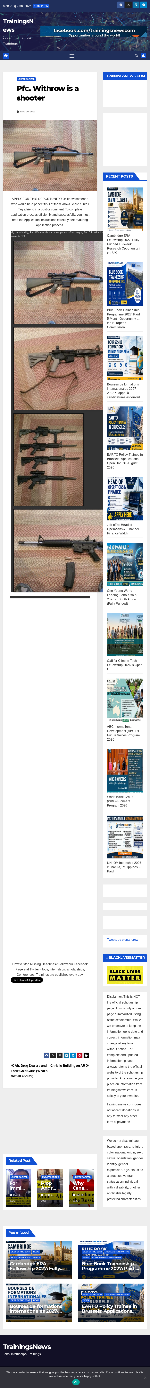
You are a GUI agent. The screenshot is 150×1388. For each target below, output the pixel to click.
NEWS (36, 1252)
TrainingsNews (27, 1347)
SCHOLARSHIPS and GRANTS (25, 1258)
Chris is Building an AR (68, 1065)
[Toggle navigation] (72, 56)
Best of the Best (20, 1252)
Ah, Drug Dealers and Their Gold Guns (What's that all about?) (29, 1071)
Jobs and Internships (117, 1252)
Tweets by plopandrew (122, 939)
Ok (76, 1382)
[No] (145, 1378)
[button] (136, 55)
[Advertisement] (50, 778)
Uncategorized (26, 79)
